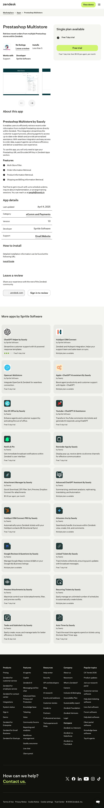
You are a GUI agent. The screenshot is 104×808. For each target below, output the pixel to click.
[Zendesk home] (9, 4)
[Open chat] (98, 802)
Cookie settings (47, 802)
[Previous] (21, 103)
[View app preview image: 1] (21, 81)
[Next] (31, 103)
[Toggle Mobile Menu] (99, 4)
